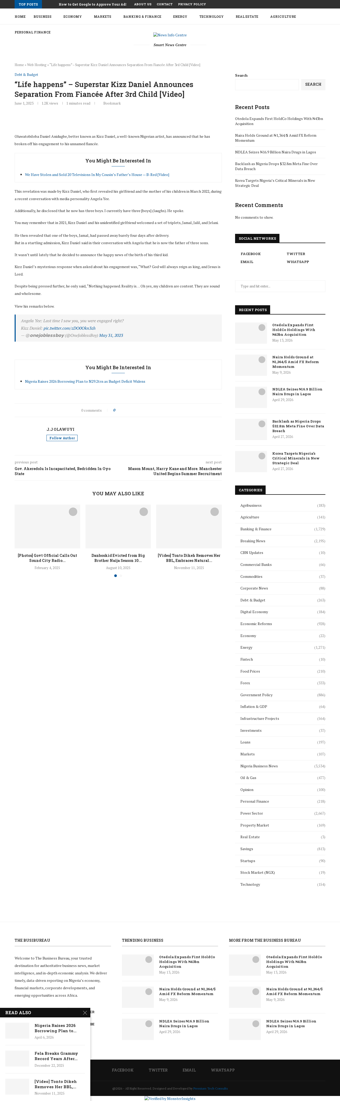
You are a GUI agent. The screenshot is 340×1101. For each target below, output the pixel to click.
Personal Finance (282, 801)
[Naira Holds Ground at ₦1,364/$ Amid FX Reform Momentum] (251, 365)
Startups (282, 860)
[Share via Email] (157, 410)
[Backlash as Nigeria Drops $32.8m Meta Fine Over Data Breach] (251, 429)
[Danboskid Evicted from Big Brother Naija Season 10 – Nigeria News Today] (118, 526)
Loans (282, 742)
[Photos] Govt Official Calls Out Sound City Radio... (47, 558)
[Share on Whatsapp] (146, 410)
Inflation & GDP (282, 706)
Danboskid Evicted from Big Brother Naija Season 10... (118, 558)
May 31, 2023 (111, 335)
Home (20, 16)
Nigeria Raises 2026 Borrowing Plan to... (55, 1028)
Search (241, 75)
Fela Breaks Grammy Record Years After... (56, 1056)
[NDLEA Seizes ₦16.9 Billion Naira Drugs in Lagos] (251, 397)
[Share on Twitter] (130, 410)
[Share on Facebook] (124, 410)
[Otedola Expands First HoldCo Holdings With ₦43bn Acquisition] (251, 333)
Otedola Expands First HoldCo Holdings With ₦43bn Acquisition (293, 329)
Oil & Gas (282, 777)
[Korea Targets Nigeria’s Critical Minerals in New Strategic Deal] (251, 461)
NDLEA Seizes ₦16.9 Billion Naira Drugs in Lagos (275, 151)
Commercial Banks (282, 564)
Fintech (282, 659)
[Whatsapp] (324, 4)
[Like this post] (118, 410)
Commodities (282, 576)
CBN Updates (282, 552)
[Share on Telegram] (152, 410)
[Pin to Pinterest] (135, 410)
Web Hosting (36, 64)
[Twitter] (312, 4)
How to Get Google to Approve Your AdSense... (98, 4)
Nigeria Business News (282, 765)
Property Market (282, 825)
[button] (47, 4)
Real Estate (247, 16)
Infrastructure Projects (282, 718)
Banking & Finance (142, 16)
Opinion (282, 789)
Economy (72, 16)
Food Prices (282, 671)
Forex (282, 682)
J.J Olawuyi (60, 429)
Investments (282, 730)
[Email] (318, 4)
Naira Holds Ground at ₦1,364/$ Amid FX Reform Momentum (295, 362)
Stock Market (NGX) (282, 872)
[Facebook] (305, 4)
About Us (142, 4)
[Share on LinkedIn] (141, 410)
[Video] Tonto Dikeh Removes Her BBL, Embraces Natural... (189, 558)
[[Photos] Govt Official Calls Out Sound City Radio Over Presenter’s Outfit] (47, 526)
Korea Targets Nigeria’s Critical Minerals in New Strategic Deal (296, 458)
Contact (165, 4)
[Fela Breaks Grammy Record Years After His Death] (17, 1058)
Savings (282, 848)
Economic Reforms (282, 623)
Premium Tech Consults (210, 1088)
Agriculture (283, 16)
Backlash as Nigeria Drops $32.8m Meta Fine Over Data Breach (298, 426)
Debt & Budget (282, 600)
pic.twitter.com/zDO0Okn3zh (70, 328)
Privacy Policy (192, 4)
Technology (211, 16)
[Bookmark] (73, 511)
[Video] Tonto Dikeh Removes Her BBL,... (56, 1084)
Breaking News (282, 540)
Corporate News (282, 588)
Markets (102, 16)
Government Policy (282, 694)
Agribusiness (282, 505)
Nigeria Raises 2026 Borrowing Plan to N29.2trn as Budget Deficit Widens (85, 381)
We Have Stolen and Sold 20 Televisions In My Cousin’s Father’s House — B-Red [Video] (97, 174)
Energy (180, 16)
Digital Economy (282, 611)
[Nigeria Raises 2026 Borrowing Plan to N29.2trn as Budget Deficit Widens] (17, 1031)
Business (42, 16)
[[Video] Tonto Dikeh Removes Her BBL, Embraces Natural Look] (189, 526)
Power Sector (282, 813)
